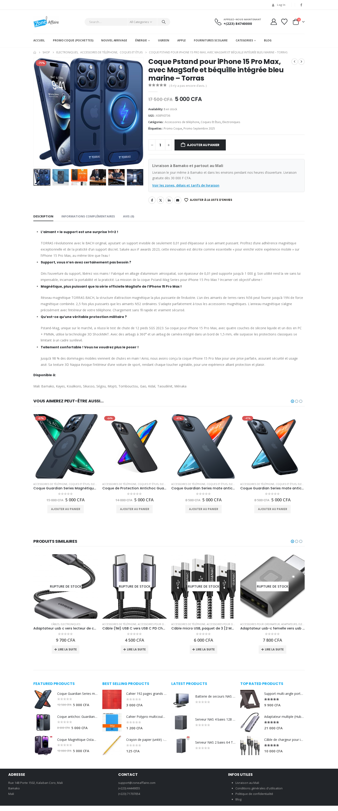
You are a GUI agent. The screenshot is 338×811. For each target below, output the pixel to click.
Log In (281, 4)
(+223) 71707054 (129, 794)
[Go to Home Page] (34, 52)
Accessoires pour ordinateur (157, 624)
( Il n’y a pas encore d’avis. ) (187, 86)
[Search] (163, 22)
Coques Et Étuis (211, 122)
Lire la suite (67, 649)
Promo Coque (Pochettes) (73, 40)
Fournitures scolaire (211, 40)
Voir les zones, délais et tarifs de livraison (185, 185)
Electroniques (231, 122)
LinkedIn (169, 200)
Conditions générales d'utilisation (259, 788)
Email (177, 200)
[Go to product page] (43, 699)
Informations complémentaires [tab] (88, 216)
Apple (181, 40)
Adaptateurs (289, 624)
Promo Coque (173, 128)
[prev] (294, 61)
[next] (301, 61)
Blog (268, 40)
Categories (244, 40)
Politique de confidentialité (254, 794)
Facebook (152, 200)
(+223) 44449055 (129, 788)
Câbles (55, 624)
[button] (34, 112)
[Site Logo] (46, 22)
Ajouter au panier (203, 145)
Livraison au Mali (247, 783)
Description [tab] (43, 216)
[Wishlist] (284, 22)
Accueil (39, 40)
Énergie (141, 40)
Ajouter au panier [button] (65, 509)
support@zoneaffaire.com (137, 783)
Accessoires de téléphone (182, 122)
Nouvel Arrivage (114, 40)
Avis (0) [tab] (128, 216)
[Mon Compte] (273, 22)
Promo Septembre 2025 (199, 128)
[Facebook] (301, 5)
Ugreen (163, 40)
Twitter (160, 200)
